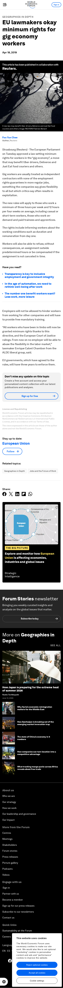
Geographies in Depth (17, 17)
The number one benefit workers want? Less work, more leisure (30, 295)
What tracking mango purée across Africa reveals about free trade (37, 767)
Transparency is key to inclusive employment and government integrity (29, 275)
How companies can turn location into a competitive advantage (36, 753)
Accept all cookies (37, 973)
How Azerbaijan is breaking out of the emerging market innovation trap (35, 723)
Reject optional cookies (37, 965)
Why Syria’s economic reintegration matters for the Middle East (34, 708)
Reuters (9, 68)
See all (55, 645)
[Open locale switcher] (4, 982)
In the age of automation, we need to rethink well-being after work (28, 285)
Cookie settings (37, 981)
